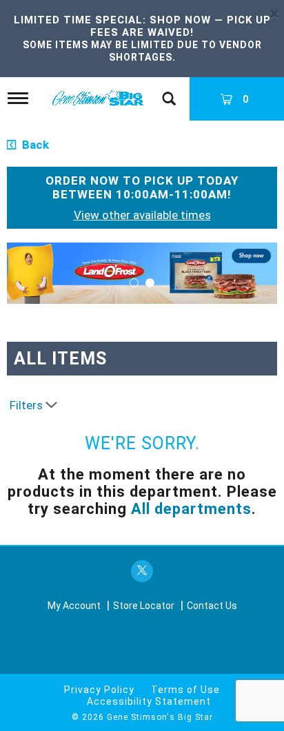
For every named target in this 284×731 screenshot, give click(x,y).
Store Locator (143, 605)
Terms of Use (185, 689)
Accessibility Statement (149, 701)
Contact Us (212, 605)
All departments (191, 508)
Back (34, 145)
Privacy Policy (99, 689)
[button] (142, 272)
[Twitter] (142, 571)
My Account (74, 605)
